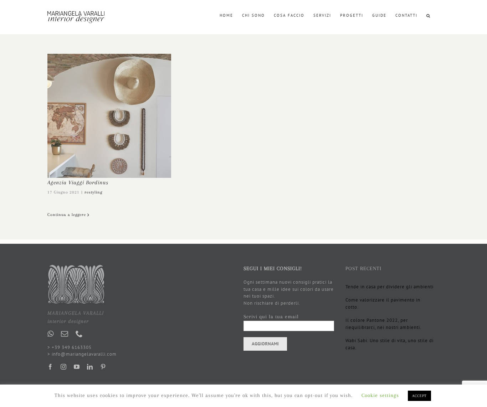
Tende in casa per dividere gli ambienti (389, 287)
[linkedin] (90, 367)
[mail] (64, 334)
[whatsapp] (50, 334)
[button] (428, 15)
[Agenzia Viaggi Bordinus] (109, 116)
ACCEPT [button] (419, 395)
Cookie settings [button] (380, 395)
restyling (93, 192)
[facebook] (50, 367)
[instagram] (64, 367)
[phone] (79, 334)
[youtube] (77, 367)
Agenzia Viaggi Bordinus (77, 182)
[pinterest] (103, 367)
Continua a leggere (66, 214)
